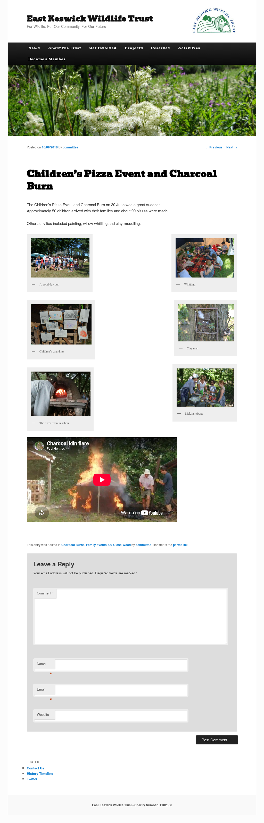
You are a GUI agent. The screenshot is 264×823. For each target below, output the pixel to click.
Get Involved (103, 48)
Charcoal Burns (73, 544)
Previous (213, 147)
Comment (45, 593)
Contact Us (35, 768)
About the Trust (64, 48)
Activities (189, 48)
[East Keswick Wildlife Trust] (214, 20)
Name (44, 665)
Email (44, 690)
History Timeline (40, 773)
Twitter (32, 778)
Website (43, 714)
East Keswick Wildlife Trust (90, 18)
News (34, 48)
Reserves (160, 48)
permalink (180, 544)
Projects (134, 48)
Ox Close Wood (119, 544)
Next (231, 147)
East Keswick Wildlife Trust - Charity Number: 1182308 (132, 805)
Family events (96, 544)
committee (70, 147)
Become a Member (46, 59)
